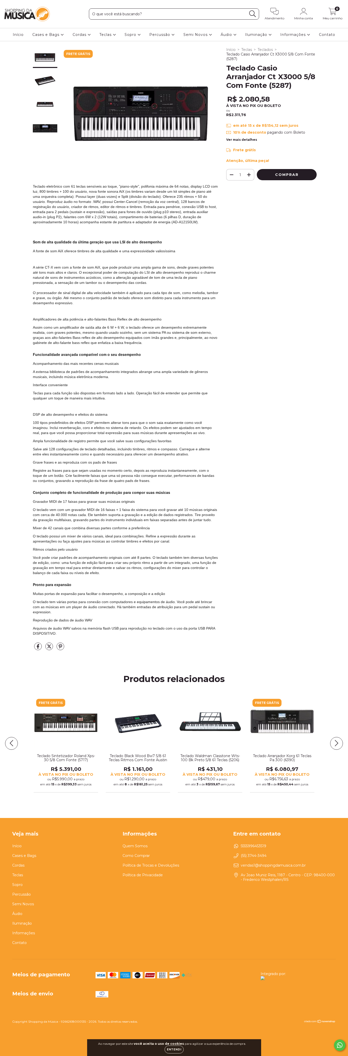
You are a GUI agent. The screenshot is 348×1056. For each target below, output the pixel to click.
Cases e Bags (46, 34)
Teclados (265, 49)
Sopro (131, 34)
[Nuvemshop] (320, 1022)
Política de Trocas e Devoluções (151, 865)
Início (18, 34)
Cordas (80, 34)
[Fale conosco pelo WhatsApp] (339, 1045)
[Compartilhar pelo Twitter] (49, 648)
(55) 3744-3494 (253, 855)
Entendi (174, 1049)
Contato (327, 34)
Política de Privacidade (143, 875)
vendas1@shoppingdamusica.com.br (273, 865)
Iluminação (257, 34)
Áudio (227, 34)
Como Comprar (136, 855)
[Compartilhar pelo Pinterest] (60, 648)
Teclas (106, 34)
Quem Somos (135, 846)
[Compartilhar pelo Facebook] (38, 648)
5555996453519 (253, 846)
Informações (293, 34)
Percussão (160, 34)
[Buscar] (253, 14)
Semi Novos (196, 34)
